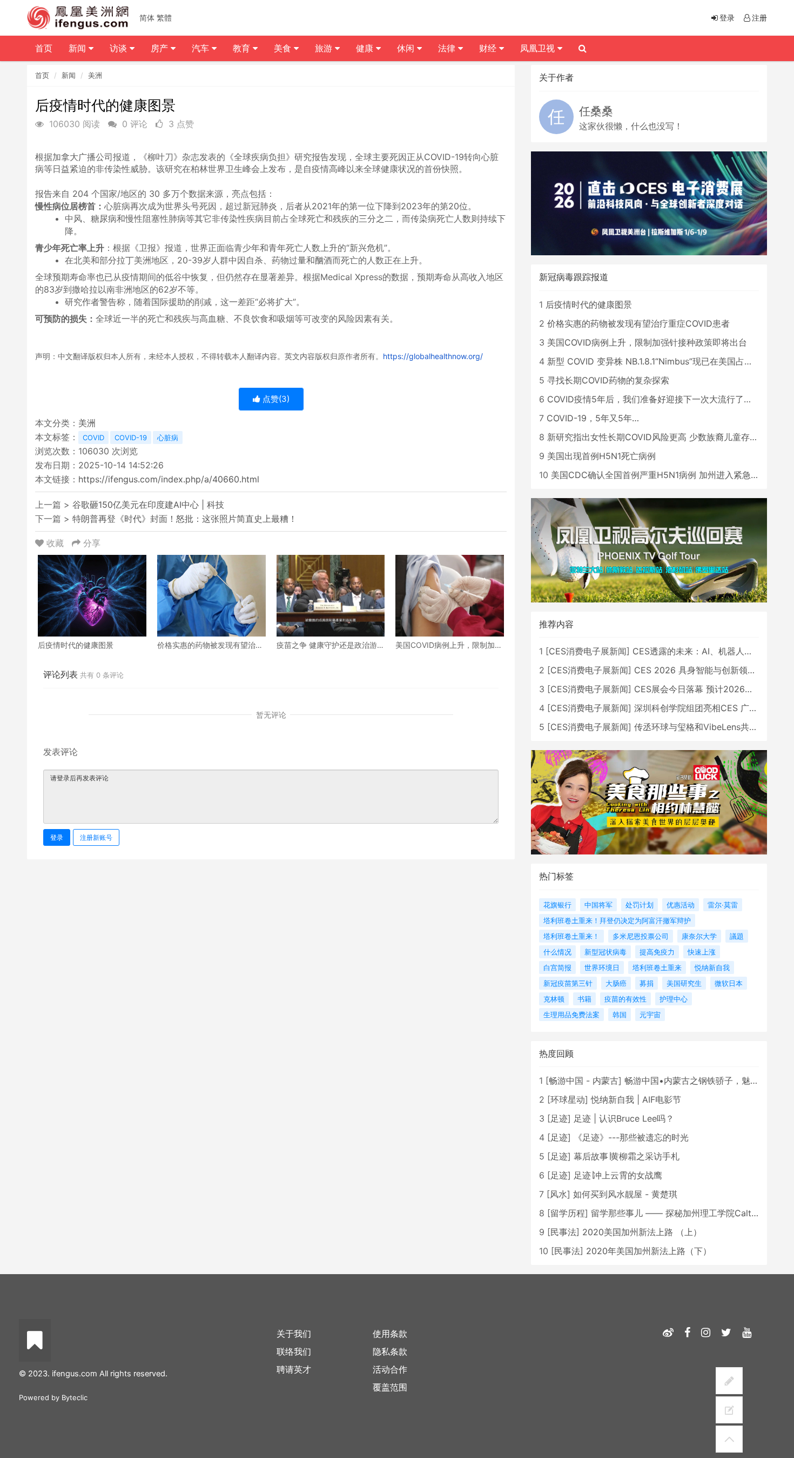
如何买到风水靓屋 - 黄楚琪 (625, 1194)
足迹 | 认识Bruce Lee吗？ (624, 1118)
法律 (448, 48)
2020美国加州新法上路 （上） (642, 1232)
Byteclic (75, 1397)
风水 (558, 1194)
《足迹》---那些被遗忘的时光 (631, 1137)
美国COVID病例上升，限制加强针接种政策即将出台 (647, 342)
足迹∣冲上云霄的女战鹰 (618, 1175)
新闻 (69, 75)
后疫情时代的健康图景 (589, 304)
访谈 (120, 48)
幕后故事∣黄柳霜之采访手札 (626, 1156)
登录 (56, 837)
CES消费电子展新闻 (588, 651)
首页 (42, 75)
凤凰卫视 (538, 48)
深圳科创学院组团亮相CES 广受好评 (704, 708)
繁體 (164, 17)
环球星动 (567, 1099)
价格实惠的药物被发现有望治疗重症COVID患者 (638, 323)
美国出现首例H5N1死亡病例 (601, 455)
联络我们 (294, 1351)
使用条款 (390, 1333)
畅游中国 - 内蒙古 (583, 1080)
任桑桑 (596, 111)
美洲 (95, 75)
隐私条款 (390, 1351)
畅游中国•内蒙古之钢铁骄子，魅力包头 (700, 1080)
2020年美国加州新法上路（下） (648, 1250)
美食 (284, 48)
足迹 (559, 1118)
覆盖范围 (390, 1387)
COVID (93, 437)
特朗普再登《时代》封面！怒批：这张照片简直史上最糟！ (184, 518)
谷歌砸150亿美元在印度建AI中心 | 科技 (148, 504)
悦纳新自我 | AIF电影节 (636, 1099)
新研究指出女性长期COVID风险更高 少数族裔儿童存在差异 (661, 437)
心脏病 (167, 437)
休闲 (407, 48)
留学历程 (567, 1213)
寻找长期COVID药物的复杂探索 (608, 380)
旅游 (325, 48)
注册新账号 (96, 837)
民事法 (563, 1232)
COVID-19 (131, 437)
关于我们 (294, 1333)
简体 (146, 17)
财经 (489, 48)
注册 (759, 17)
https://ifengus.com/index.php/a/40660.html (168, 479)
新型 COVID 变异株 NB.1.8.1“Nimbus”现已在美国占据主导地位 (667, 361)
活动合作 (390, 1369)
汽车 (202, 48)
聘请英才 (294, 1369)
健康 (366, 48)
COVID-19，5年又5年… (593, 418)
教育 (243, 48)
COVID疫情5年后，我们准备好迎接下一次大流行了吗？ (654, 399)
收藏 (55, 543)
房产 (161, 48)
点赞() (275, 399)
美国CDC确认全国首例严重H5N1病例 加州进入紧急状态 (659, 474)
